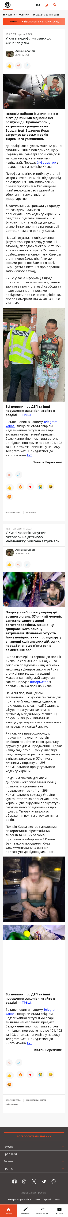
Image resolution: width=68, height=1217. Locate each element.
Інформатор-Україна (19, 1199)
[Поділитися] (18, 65)
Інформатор (46, 162)
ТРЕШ (26, 415)
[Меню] (63, 5)
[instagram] (24, 1181)
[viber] (53, 1181)
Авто (57, 1199)
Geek (37, 1199)
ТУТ (29, 455)
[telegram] (44, 1181)
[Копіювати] (27, 65)
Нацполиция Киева (36, 1100)
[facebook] (14, 1181)
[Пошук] (55, 5)
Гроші (47, 1199)
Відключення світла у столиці (41, 21)
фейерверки (12, 1104)
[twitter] (34, 1181)
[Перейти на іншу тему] (46, 5)
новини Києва (13, 512)
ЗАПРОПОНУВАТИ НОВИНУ (34, 1136)
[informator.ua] (8, 5)
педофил (31, 512)
